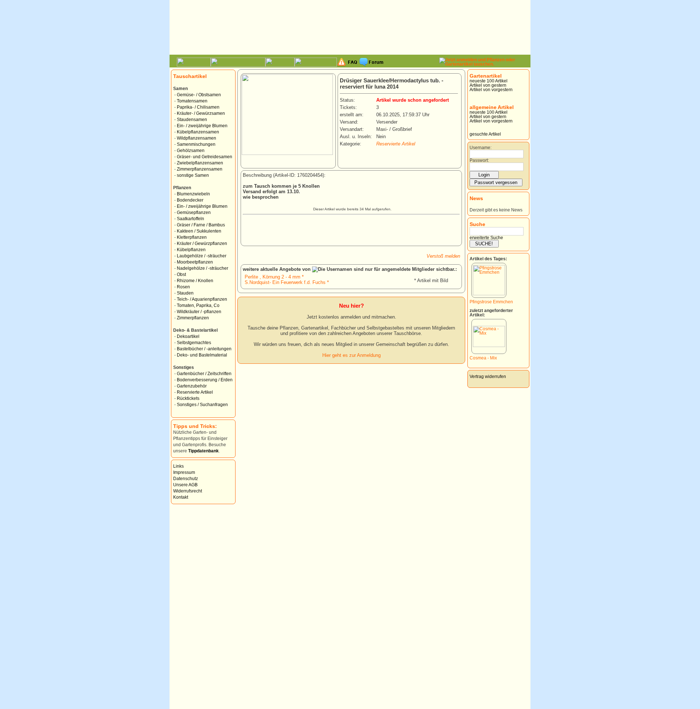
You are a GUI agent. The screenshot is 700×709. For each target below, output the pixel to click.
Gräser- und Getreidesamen (204, 157)
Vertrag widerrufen (488, 376)
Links (178, 466)
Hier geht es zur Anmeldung (351, 355)
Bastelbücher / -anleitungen (204, 349)
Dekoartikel (188, 336)
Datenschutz (185, 478)
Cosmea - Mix (483, 358)
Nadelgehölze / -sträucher (202, 268)
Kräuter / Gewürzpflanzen (202, 243)
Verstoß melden (443, 256)
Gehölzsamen (191, 150)
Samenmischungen (196, 144)
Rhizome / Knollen (195, 280)
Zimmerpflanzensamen (199, 169)
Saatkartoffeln (190, 219)
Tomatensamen (192, 101)
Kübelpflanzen (191, 250)
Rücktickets (188, 398)
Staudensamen (192, 119)
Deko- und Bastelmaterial (202, 355)
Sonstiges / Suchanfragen (202, 404)
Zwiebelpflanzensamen (200, 163)
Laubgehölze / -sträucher (201, 256)
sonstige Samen (193, 175)
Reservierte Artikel (195, 392)
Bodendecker (190, 200)
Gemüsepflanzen (194, 212)
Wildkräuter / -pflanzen (199, 311)
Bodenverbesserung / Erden (205, 380)
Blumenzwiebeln (193, 194)
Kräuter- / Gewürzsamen (201, 113)
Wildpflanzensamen (196, 138)
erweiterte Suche (486, 237)
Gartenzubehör (192, 386)
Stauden (185, 293)
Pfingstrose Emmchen (491, 302)
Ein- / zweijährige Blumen (202, 126)
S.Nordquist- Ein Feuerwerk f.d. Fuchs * (287, 282)
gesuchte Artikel (485, 134)
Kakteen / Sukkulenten (199, 231)
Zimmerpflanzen (193, 318)
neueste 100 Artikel (489, 81)
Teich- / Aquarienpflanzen (202, 299)
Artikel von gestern (488, 85)
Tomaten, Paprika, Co (198, 305)
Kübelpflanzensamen (198, 132)
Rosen (183, 287)
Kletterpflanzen (192, 237)
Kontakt (180, 497)
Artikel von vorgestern (491, 89)
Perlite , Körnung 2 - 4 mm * (274, 277)
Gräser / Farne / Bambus (201, 225)
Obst (181, 274)
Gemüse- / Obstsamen (199, 95)
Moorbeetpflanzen (195, 262)
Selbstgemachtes (194, 342)
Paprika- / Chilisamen (198, 107)
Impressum (184, 472)
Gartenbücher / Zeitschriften (204, 373)
